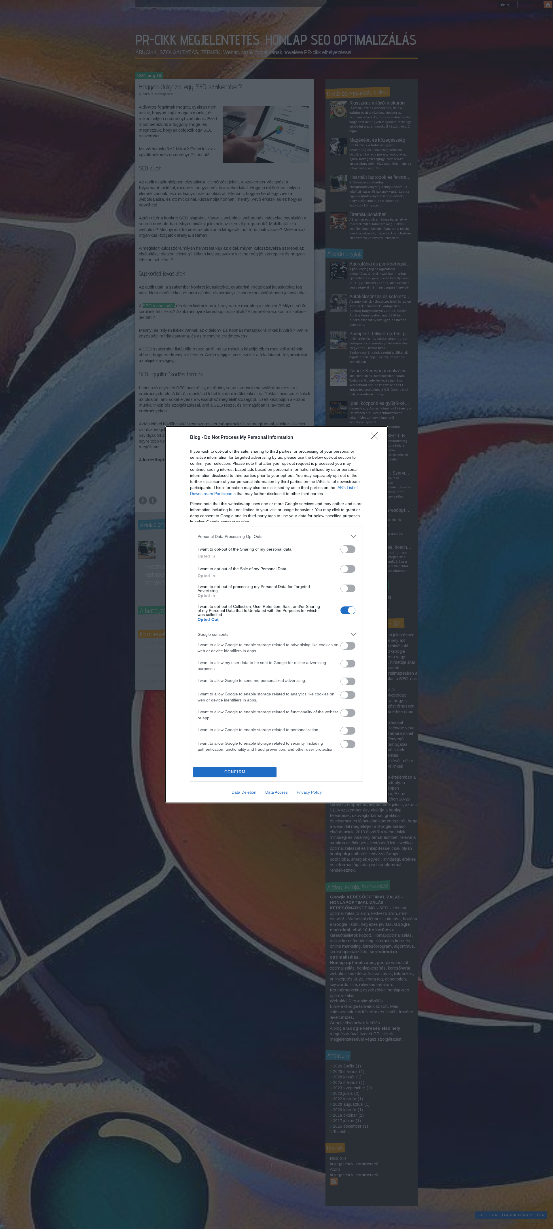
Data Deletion (244, 792)
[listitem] (276, 537)
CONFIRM (235, 772)
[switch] (347, 549)
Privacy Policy (309, 792)
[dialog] (276, 614)
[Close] (376, 437)
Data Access (276, 792)
